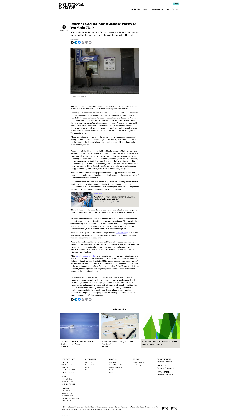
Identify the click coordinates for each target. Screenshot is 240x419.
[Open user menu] (177, 8)
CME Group (105, 202)
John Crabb (64, 346)
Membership (135, 9)
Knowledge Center (156, 9)
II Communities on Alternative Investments (160, 341)
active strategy (122, 233)
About (168, 9)
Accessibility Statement (86, 409)
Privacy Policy (102, 409)
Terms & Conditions (137, 407)
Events (144, 9)
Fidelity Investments (156, 344)
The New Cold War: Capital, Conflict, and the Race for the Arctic (78, 342)
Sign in (176, 3)
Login (74, 415)
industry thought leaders (86, 256)
